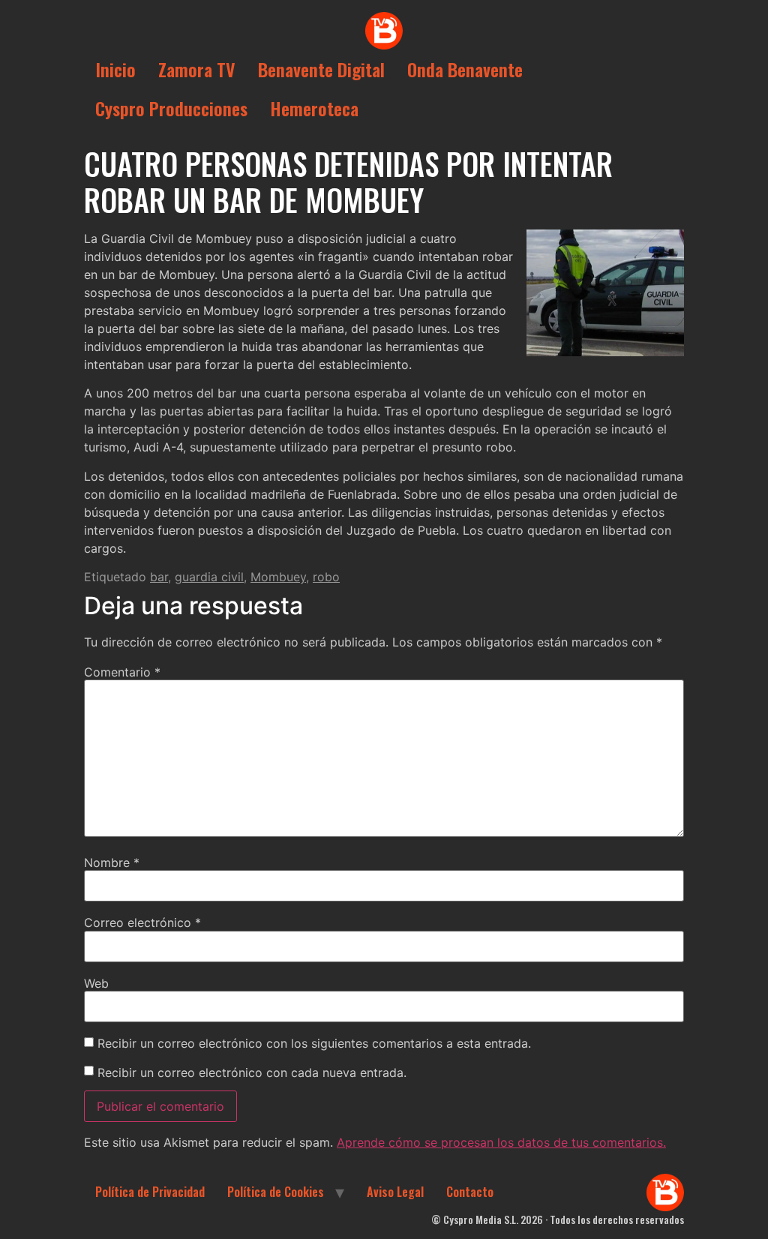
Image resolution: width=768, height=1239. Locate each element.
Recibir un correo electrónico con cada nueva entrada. (252, 1072)
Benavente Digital (321, 69)
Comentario (122, 672)
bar (159, 576)
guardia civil (209, 576)
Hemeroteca (314, 108)
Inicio (115, 69)
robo (326, 576)
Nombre (112, 862)
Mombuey (278, 576)
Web (96, 983)
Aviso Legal (395, 1192)
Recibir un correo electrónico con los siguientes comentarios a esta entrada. (314, 1043)
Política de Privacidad (150, 1192)
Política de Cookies (275, 1192)
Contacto (470, 1192)
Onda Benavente (465, 69)
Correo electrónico (142, 922)
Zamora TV (197, 69)
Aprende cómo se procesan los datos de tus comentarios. (501, 1142)
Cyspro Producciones (171, 108)
